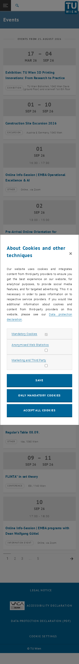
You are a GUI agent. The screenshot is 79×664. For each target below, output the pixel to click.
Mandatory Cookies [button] (24, 334)
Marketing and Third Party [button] (29, 360)
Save (39, 380)
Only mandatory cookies (39, 395)
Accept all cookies (39, 410)
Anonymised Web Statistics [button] (30, 344)
